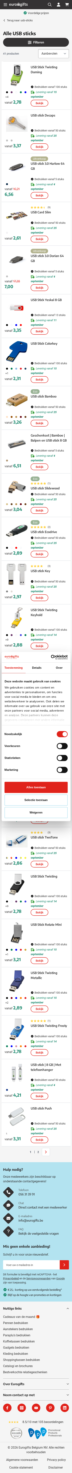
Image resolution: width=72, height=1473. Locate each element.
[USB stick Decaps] (17, 123)
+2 (6, 1002)
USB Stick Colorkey (44, 343)
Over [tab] (59, 667)
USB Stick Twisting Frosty (49, 1026)
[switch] (62, 746)
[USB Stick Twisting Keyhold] (17, 618)
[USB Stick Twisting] (17, 884)
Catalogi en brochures (18, 1366)
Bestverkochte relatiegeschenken (25, 1372)
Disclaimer (55, 1467)
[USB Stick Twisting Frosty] (17, 1029)
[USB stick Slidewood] (17, 487)
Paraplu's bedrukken (16, 1335)
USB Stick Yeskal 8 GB (46, 300)
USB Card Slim (41, 212)
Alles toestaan (36, 787)
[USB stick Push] (17, 1116)
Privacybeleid (11, 1278)
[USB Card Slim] (17, 216)
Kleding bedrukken (15, 1354)
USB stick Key (40, 571)
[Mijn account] (58, 5)
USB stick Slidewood (45, 488)
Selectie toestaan (36, 800)
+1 (6, 373)
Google (60, 1278)
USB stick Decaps (43, 115)
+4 (6, 96)
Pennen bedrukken (15, 1323)
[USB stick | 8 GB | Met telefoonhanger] (17, 1073)
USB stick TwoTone (44, 837)
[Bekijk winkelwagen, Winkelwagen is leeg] (67, 5)
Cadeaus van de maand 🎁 (21, 1317)
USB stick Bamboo (43, 396)
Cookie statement (21, 1467)
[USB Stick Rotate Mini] (17, 933)
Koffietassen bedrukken (19, 1341)
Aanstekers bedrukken (18, 1329)
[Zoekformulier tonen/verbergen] (49, 4)
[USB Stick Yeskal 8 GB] (17, 308)
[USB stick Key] (17, 574)
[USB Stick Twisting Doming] (17, 75)
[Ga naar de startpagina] (18, 4)
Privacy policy (56, 1460)
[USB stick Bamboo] (17, 400)
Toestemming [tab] (13, 667)
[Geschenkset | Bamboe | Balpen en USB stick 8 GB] (17, 443)
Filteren (38, 42)
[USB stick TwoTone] (17, 841)
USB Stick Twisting (44, 876)
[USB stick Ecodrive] (17, 531)
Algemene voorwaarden (22, 1460)
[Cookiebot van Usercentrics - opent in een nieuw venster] (51, 657)
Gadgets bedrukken (16, 1347)
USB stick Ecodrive (44, 532)
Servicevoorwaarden (38, 1278)
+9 (6, 639)
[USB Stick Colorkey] (17, 352)
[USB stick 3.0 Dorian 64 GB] (17, 259)
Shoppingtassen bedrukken (21, 1360)
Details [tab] (36, 667)
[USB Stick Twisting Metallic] (17, 981)
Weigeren (36, 812)
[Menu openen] (5, 4)
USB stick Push (41, 1108)
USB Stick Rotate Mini (46, 925)
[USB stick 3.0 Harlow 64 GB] (17, 167)
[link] (24, 1152)
